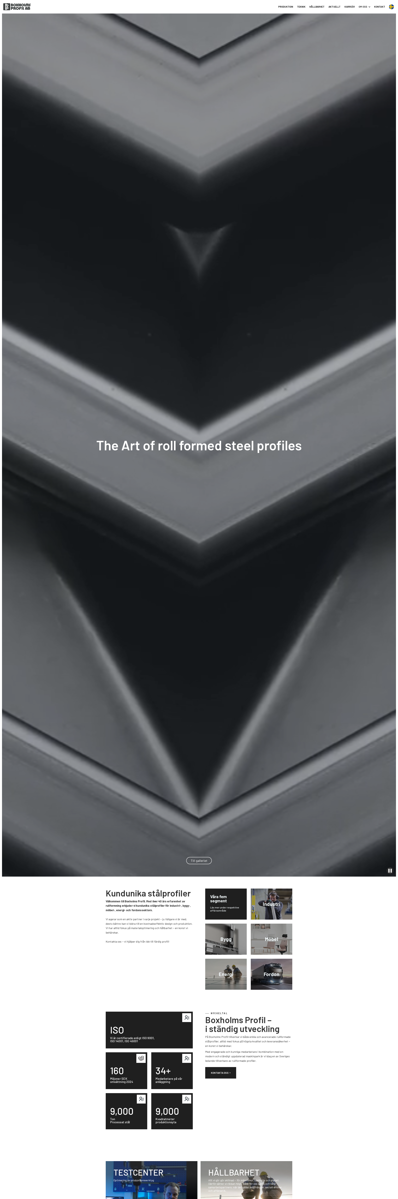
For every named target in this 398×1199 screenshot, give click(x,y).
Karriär (350, 6)
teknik (301, 6)
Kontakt (379, 6)
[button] (364, 6)
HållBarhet (316, 6)
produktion (285, 6)
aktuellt (334, 6)
